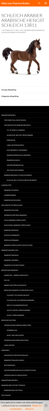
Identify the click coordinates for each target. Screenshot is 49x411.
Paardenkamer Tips (9, 250)
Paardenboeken (8, 115)
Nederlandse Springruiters (16, 340)
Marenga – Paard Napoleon (16, 275)
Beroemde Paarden (9, 270)
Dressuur (11, 140)
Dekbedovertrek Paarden (15, 215)
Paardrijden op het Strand (13, 385)
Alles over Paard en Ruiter (15, 3)
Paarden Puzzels (11, 190)
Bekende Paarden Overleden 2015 (18, 290)
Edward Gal (12, 330)
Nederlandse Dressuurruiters (17, 325)
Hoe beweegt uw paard (17, 150)
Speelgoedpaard (11, 240)
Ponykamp (6, 395)
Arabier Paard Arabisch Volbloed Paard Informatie (23, 31)
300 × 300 (19, 30)
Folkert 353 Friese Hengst (18, 295)
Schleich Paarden (12, 235)
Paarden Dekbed (11, 260)
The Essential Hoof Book (15, 120)
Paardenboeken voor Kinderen (18, 175)
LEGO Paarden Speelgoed (15, 220)
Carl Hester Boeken (15, 145)
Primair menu (45, 3)
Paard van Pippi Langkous (15, 285)
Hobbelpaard (10, 195)
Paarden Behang (11, 255)
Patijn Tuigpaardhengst (17, 305)
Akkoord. (29, 408)
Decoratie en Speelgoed (11, 205)
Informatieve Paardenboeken (17, 125)
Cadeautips (6, 185)
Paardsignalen (13, 160)
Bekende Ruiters (8, 320)
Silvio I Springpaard (15, 315)
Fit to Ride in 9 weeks (16, 130)
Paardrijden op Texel (13, 390)
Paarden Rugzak (11, 210)
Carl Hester (9, 345)
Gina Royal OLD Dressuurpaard (20, 300)
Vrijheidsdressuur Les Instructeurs (20, 370)
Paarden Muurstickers (14, 265)
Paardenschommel (12, 200)
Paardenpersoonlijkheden (19, 155)
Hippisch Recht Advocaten (15, 375)
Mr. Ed (7, 280)
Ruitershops (9, 365)
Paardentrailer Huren (14, 360)
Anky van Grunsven (15, 335)
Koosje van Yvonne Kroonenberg (22, 180)
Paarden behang (11, 230)
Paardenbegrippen (9, 380)
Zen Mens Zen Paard (15, 170)
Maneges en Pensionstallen (16, 355)
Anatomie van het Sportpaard (20, 135)
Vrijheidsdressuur (15, 165)
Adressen (5, 350)
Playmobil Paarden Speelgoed (17, 225)
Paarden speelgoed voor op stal (18, 245)
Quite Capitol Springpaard (18, 310)
